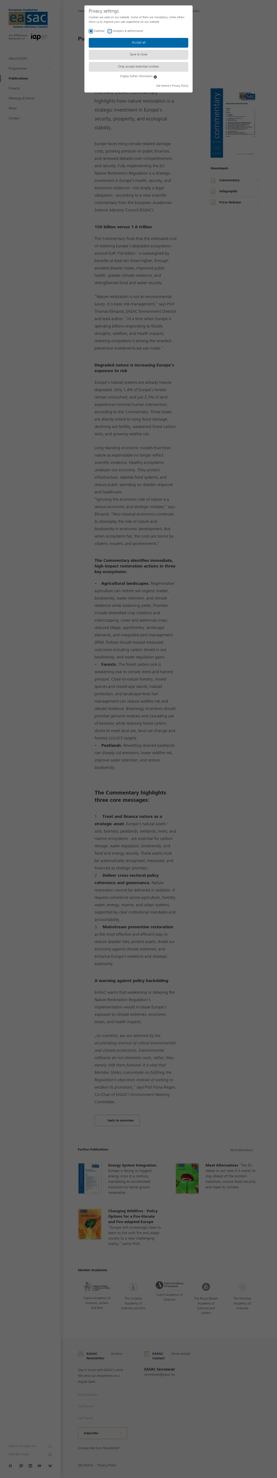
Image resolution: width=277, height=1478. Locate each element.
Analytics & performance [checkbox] (128, 30)
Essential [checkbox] (99, 30)
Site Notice (162, 85)
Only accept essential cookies (138, 66)
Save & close (138, 54)
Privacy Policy (180, 85)
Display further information (137, 76)
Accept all (138, 42)
